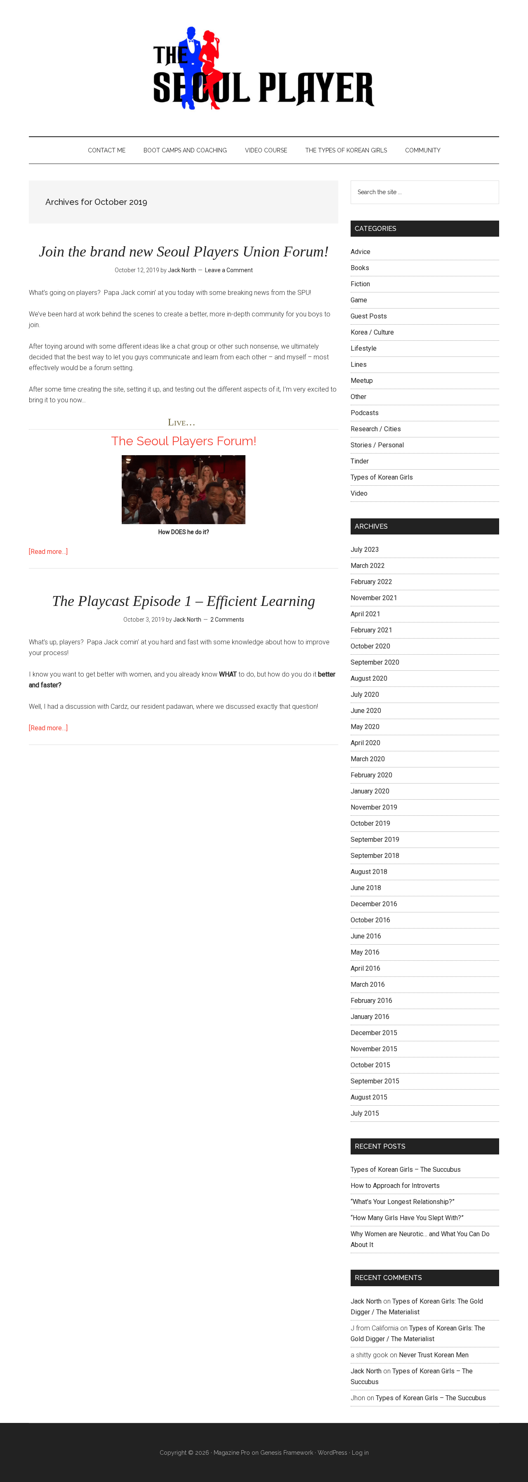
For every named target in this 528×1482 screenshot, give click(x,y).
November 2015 (374, 1049)
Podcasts (365, 413)
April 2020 (365, 743)
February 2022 (371, 582)
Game (359, 300)
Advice (360, 252)
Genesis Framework (286, 1452)
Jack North (366, 1301)
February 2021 (371, 630)
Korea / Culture (372, 332)
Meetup (362, 381)
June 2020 (366, 711)
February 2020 (371, 775)
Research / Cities (376, 429)
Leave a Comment (229, 270)
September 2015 (375, 1081)
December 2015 (374, 1033)
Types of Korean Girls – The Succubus (406, 1169)
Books (360, 268)
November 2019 (374, 807)
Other (358, 397)
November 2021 (374, 598)
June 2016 (366, 936)
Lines (359, 364)
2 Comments (227, 619)
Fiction (360, 284)
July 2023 (365, 549)
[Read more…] (48, 552)
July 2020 (365, 694)
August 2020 (369, 678)
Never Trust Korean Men (434, 1355)
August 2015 (369, 1097)
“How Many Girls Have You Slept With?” (407, 1218)
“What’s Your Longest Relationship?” (403, 1202)
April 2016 (365, 968)
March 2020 (368, 759)
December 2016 (374, 904)
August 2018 (369, 872)
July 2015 (365, 1113)
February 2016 (371, 1001)
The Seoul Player (264, 68)
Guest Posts (369, 316)
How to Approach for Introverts (395, 1186)
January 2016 (370, 1017)
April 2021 (365, 614)
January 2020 (370, 791)
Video (359, 493)
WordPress (332, 1452)
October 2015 (370, 1065)
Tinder (360, 461)
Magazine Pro (232, 1452)
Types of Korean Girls (382, 477)
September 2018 (375, 856)
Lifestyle (364, 348)
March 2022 (368, 566)
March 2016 (368, 984)
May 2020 (365, 727)
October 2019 (370, 823)
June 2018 (366, 888)
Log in (360, 1452)
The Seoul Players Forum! (184, 441)
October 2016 (370, 920)
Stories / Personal (377, 445)
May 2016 (365, 952)
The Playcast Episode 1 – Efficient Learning (183, 601)
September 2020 (375, 662)
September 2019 (375, 839)
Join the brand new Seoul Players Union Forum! (184, 251)
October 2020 (370, 646)
